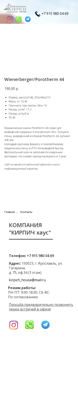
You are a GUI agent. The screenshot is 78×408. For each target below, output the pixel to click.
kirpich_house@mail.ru (27, 280)
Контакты (26, 212)
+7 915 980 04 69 (55, 13)
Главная (9, 212)
